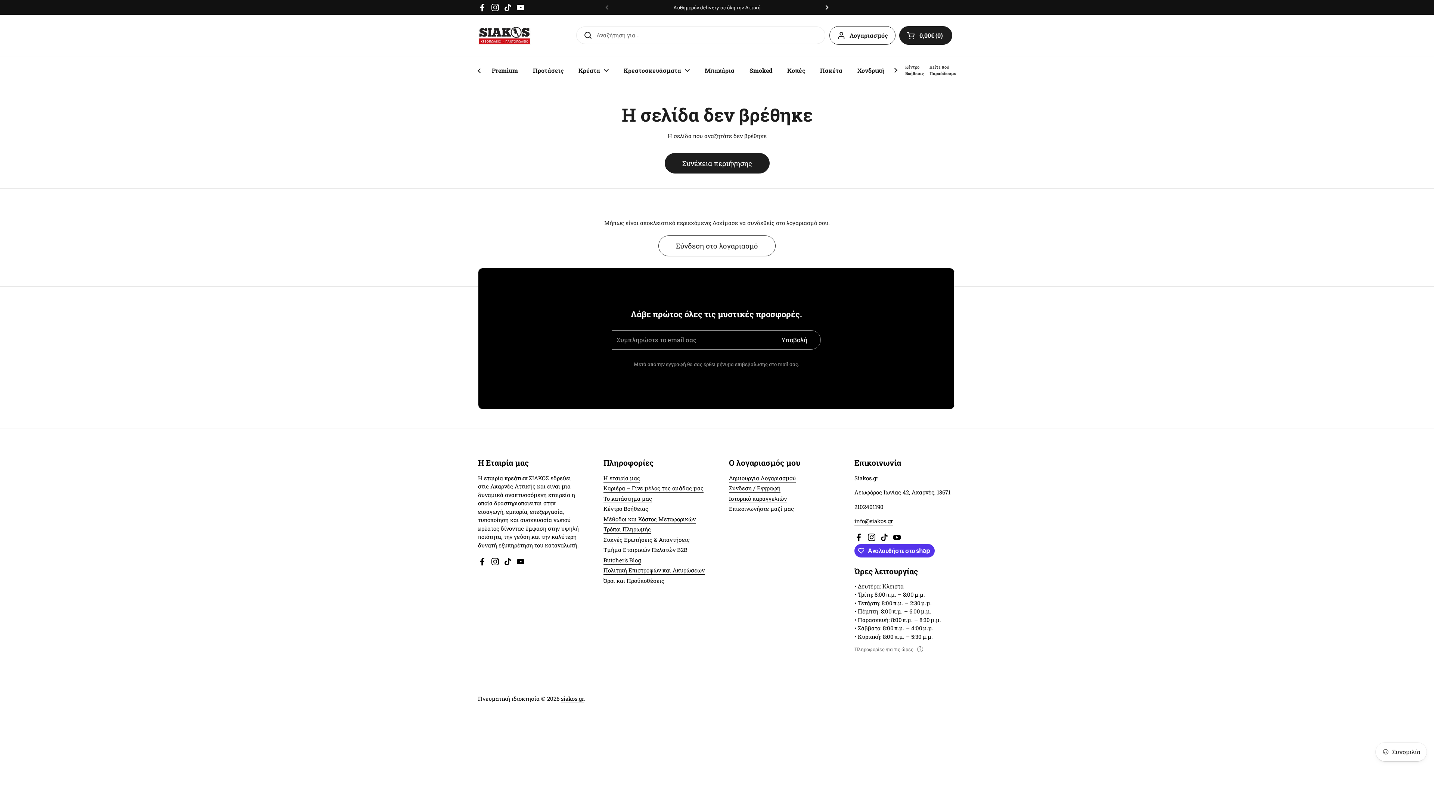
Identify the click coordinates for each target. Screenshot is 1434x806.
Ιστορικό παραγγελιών (758, 498)
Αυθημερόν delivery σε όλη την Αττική (717, 7)
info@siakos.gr (873, 521)
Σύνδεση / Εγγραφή (754, 488)
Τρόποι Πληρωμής (627, 529)
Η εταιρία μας (621, 478)
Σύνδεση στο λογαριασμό (717, 245)
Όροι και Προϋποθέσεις (633, 580)
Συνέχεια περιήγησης (717, 163)
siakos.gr (572, 698)
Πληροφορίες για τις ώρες (883, 649)
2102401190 (869, 506)
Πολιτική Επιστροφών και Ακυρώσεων (654, 570)
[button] (925, 35)
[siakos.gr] (504, 35)
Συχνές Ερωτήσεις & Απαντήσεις (646, 539)
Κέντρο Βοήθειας (625, 508)
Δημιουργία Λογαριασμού (762, 478)
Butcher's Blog (622, 560)
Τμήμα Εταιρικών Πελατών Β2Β (645, 549)
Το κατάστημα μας (627, 498)
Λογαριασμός (869, 35)
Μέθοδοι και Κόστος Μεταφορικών (649, 519)
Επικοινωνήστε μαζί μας (761, 508)
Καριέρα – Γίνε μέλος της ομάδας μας (653, 488)
